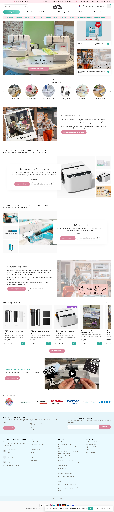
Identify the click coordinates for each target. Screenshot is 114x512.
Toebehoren (34, 460)
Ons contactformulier (36, 289)
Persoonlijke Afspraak (29, 12)
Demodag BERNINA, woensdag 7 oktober (70, 463)
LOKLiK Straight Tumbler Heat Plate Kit (39, 332)
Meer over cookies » (106, 508)
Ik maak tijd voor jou (64, 444)
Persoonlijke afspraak (25, 428)
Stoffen (33, 447)
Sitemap (60, 481)
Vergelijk (9, 343)
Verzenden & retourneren (65, 471)
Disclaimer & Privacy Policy (66, 476)
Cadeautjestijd (62, 465)
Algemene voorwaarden (65, 473)
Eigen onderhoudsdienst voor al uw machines (68, 456)
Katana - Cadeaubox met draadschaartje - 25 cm (89, 331)
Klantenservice (102, 12)
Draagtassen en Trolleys (38, 444)
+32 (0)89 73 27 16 (12, 457)
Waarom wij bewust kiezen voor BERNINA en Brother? (68, 452)
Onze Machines (35, 441)
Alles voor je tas (35, 449)
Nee (97, 508)
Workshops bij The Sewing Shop (67, 484)
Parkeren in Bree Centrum (66, 460)
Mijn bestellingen (91, 444)
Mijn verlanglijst (91, 447)
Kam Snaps (34, 455)
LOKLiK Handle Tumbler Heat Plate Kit (13, 332)
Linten (32, 452)
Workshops (34, 463)
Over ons (61, 441)
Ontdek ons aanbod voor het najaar (73, 132)
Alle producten (90, 452)
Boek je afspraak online (17, 289)
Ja (90, 508)
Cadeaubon (72, 12)
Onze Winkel (9, 428)
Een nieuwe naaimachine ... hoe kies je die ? (70, 447)
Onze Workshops (60, 12)
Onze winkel (90, 12)
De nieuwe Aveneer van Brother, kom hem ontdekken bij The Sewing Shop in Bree (69, 488)
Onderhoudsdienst (45, 12)
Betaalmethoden (63, 468)
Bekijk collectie (56, 350)
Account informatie (92, 441)
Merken (81, 12)
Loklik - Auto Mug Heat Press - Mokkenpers (65, 332)
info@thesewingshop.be (14, 462)
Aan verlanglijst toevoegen (42, 184)
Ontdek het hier (21, 184)
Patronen (33, 457)
